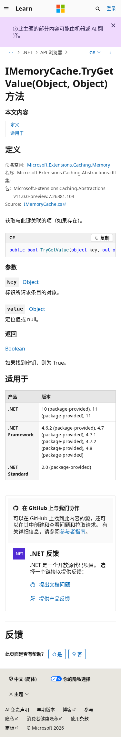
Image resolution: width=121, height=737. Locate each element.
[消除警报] (113, 25)
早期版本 (46, 709)
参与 (88, 709)
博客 (67, 709)
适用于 (17, 133)
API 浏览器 (51, 52)
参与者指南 (73, 531)
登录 (111, 8)
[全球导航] (6, 8)
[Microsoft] (60, 9)
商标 (9, 728)
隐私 (9, 718)
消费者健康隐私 (42, 718)
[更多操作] (110, 52)
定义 (14, 125)
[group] (60, 250)
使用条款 (80, 718)
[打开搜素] (97, 8)
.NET (28, 52)
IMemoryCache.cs (43, 204)
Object (31, 282)
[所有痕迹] (10, 52)
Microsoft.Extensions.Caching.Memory (68, 165)
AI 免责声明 (17, 709)
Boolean (15, 348)
